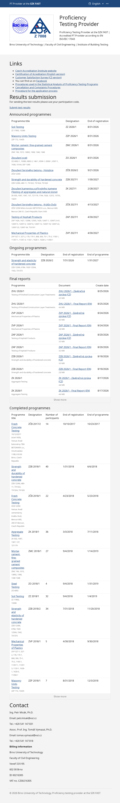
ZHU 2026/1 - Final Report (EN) (75, 303)
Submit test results (20, 107)
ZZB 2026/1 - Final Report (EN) (75, 369)
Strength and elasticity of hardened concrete (23, 262)
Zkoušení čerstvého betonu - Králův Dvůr (34, 204)
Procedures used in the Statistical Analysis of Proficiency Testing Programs (56, 84)
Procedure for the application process (36, 90)
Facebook (41, 80)
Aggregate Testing (17, 533)
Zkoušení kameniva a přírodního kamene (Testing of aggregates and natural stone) (34, 190)
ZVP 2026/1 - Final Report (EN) (75, 325)
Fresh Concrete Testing (16, 427)
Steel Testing (15, 585)
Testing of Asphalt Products (26, 217)
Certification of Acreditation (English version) (40, 74)
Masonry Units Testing (23, 136)
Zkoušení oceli (19, 157)
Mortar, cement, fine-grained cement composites (17, 559)
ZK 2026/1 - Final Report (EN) (74, 390)
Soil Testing (17, 127)
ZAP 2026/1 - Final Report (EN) (75, 347)
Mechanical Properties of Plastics (29, 233)
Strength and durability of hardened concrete (36, 179)
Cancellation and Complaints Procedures (37, 87)
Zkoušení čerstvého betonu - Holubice (32, 170)
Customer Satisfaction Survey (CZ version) (38, 77)
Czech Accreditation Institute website (35, 70)
